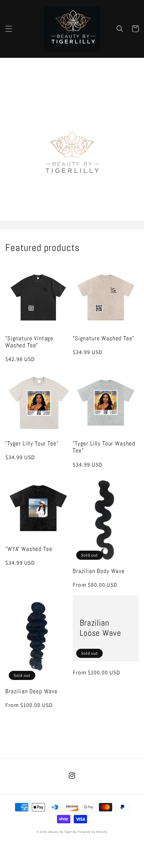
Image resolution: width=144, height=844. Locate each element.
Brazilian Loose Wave (100, 628)
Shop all (72, 157)
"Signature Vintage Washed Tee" (29, 342)
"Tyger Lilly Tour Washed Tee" (104, 447)
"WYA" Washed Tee (28, 549)
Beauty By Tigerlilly (63, 831)
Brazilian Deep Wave (31, 691)
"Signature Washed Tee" (103, 338)
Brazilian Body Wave (99, 571)
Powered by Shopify (92, 831)
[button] (8, 28)
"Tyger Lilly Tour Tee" (31, 443)
